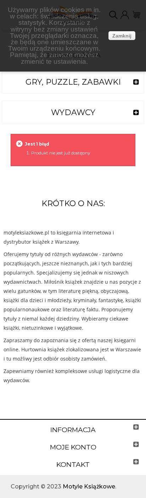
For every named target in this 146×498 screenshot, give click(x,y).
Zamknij (121, 36)
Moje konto (73, 447)
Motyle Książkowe (89, 486)
